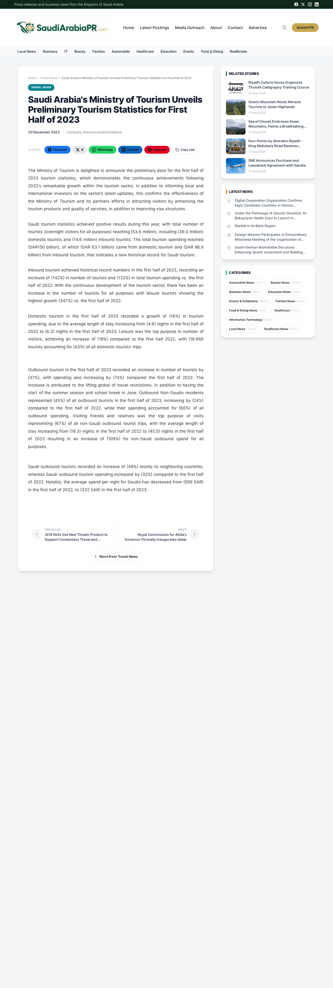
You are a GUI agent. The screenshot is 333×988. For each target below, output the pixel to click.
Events (188, 51)
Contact (235, 27)
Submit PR (305, 27)
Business (50, 51)
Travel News (49, 78)
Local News (26, 51)
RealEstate (238, 51)
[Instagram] (310, 4)
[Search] (284, 27)
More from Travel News (118, 556)
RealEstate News (280, 329)
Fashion (98, 51)
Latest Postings (154, 27)
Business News (244, 292)
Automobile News (246, 282)
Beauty (80, 51)
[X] (303, 4)
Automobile (121, 51)
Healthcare (145, 51)
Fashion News (289, 301)
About (216, 27)
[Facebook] (296, 4)
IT (66, 51)
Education (168, 51)
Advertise (258, 27)
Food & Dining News (247, 310)
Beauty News (285, 282)
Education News (284, 292)
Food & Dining (212, 51)
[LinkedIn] (317, 4)
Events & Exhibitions (248, 301)
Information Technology (250, 319)
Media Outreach (190, 27)
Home (128, 27)
